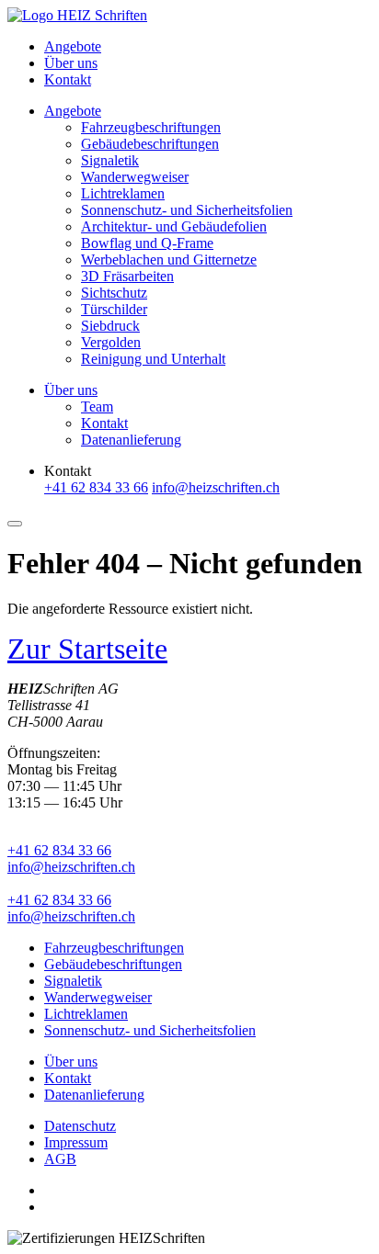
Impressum (76, 1142)
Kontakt (67, 79)
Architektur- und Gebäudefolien (174, 226)
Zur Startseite (87, 648)
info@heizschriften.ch (71, 867)
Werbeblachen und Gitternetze (169, 259)
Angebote (72, 46)
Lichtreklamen (123, 193)
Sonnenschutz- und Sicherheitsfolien (187, 210)
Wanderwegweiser (135, 177)
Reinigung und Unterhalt (153, 359)
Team (97, 406)
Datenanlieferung (131, 439)
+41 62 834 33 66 (59, 850)
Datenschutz (80, 1126)
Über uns (71, 63)
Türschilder (114, 309)
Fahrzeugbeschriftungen (151, 127)
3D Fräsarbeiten (127, 276)
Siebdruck (110, 325)
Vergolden (111, 342)
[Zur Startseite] (77, 15)
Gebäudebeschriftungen (150, 144)
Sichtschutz (114, 292)
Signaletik (110, 160)
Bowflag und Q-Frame (147, 243)
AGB (60, 1159)
